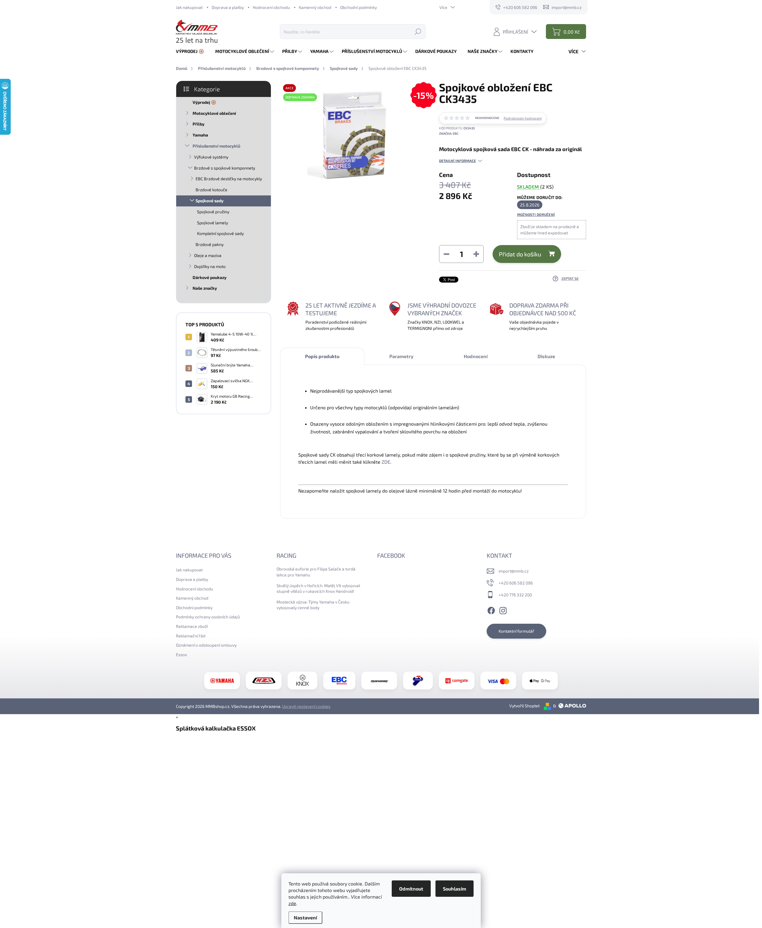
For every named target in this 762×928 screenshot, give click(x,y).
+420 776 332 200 (515, 594)
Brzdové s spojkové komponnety (224, 167)
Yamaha (200, 134)
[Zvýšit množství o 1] (476, 254)
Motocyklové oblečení (214, 113)
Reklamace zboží (192, 626)
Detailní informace (457, 161)
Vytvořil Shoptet (524, 705)
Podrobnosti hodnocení (523, 118)
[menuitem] (192, 51)
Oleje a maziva (207, 255)
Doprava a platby (228, 7)
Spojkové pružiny (213, 211)
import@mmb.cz (514, 570)
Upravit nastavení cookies (306, 706)
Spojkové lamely (212, 222)
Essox (181, 654)
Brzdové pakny (210, 244)
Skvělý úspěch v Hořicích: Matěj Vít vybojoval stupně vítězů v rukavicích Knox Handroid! (318, 588)
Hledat (418, 31)
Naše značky (205, 288)
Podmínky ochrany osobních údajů (208, 616)
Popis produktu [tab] (322, 356)
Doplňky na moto (210, 266)
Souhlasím (454, 888)
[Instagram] (503, 609)
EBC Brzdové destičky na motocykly (229, 178)
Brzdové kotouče (211, 189)
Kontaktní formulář (516, 631)
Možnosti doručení (536, 214)
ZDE (386, 462)
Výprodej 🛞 (204, 102)
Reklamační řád (190, 635)
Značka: (448, 133)
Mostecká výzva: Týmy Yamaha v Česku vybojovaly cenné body (313, 604)
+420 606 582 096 (516, 582)
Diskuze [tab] (546, 356)
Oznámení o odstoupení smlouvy (206, 645)
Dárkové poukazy (210, 277)
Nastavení (305, 917)
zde (292, 903)
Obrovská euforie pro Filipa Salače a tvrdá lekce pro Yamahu (316, 571)
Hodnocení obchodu (271, 7)
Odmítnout (411, 888)
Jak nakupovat (189, 7)
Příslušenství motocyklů (216, 145)
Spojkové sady (210, 200)
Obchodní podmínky (358, 7)
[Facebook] (491, 609)
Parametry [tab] (401, 356)
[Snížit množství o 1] (446, 254)
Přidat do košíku (520, 254)
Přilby (198, 123)
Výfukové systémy (211, 156)
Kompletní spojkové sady (220, 233)
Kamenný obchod (315, 7)
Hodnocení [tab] (476, 356)
